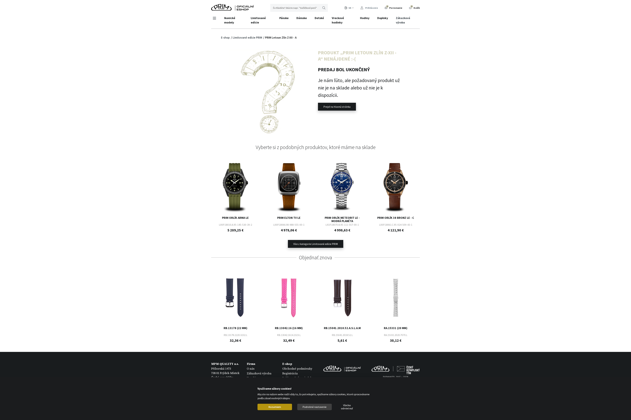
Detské (319, 18)
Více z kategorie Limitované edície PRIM (315, 244)
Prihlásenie (371, 7)
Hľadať (324, 8)
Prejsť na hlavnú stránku (337, 106)
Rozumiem (275, 407)
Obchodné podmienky (297, 369)
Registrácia (290, 373)
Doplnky (382, 18)
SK (350, 7)
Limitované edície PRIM (248, 37)
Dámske (301, 18)
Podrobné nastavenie (315, 407)
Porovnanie (394, 7)
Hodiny (364, 18)
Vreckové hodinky (338, 20)
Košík (415, 7)
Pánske (284, 18)
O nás (250, 369)
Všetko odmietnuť (347, 407)
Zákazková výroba (403, 20)
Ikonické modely (229, 20)
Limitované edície (258, 20)
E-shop (225, 37)
